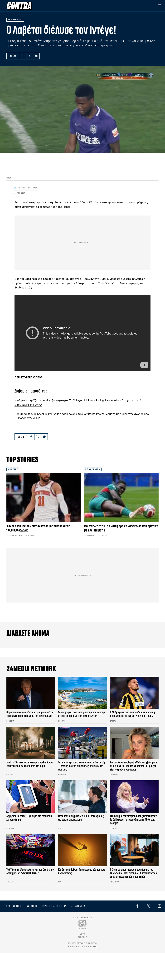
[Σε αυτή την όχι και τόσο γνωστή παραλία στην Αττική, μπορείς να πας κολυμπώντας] (82, 693)
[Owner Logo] (82, 924)
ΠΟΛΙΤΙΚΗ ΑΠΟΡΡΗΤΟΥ (54, 906)
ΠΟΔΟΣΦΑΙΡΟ (92, 469)
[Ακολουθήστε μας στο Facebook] (137, 906)
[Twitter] (29, 56)
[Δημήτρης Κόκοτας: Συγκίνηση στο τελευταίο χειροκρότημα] (30, 796)
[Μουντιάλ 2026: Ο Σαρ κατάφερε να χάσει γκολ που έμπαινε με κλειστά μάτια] (121, 497)
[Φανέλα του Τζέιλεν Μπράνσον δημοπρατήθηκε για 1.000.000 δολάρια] (43, 497)
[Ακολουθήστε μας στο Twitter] (148, 906)
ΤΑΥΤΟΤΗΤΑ (31, 906)
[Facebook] (23, 56)
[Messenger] (36, 56)
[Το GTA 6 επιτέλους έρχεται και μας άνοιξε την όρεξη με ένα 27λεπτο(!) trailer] (30, 850)
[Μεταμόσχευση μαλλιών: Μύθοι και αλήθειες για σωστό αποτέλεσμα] (82, 796)
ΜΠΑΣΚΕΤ (13, 469)
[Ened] (82, 937)
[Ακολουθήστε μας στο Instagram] (159, 906)
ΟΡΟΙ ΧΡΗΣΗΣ (13, 906)
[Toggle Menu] (159, 5)
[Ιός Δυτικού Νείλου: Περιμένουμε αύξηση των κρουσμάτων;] (82, 850)
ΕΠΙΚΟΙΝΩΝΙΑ (78, 906)
